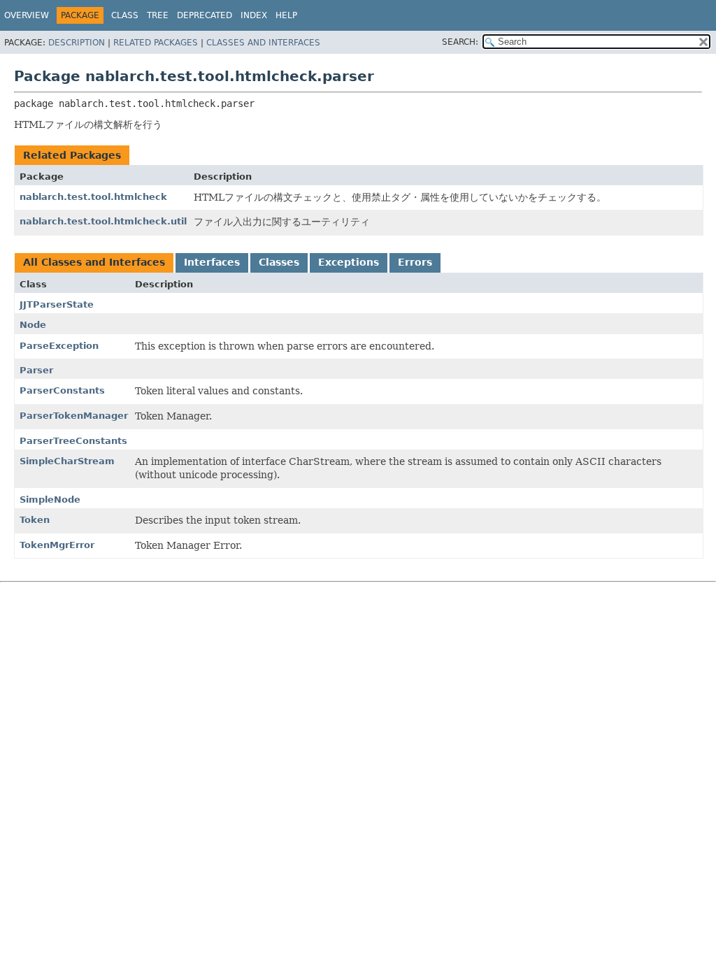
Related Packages (155, 43)
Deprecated (204, 15)
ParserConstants (62, 390)
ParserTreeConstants (73, 441)
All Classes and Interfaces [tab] (94, 262)
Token (35, 520)
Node (33, 324)
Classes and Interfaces (263, 43)
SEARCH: (460, 42)
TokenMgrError (57, 545)
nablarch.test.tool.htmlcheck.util (103, 221)
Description (76, 43)
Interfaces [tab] (212, 262)
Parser (36, 370)
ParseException (59, 345)
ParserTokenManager (74, 415)
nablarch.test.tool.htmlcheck (93, 197)
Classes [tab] (279, 262)
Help (286, 15)
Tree (158, 15)
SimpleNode (50, 499)
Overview (26, 15)
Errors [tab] (415, 262)
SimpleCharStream (67, 461)
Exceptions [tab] (348, 262)
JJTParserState (57, 304)
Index (254, 15)
